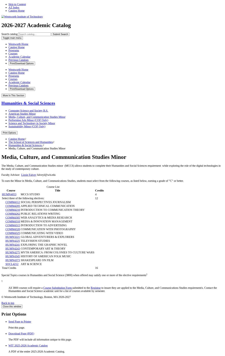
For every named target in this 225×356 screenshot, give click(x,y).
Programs (13, 50)
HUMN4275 (12, 252)
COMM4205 (12, 205)
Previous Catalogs (18, 59)
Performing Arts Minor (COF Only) (28, 120)
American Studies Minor (22, 113)
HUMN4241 (12, 244)
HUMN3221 (12, 236)
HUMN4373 (12, 260)
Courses (12, 53)
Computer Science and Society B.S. (28, 110)
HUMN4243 (12, 248)
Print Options (9, 132)
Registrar (96, 287)
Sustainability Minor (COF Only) (26, 126)
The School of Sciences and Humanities (30, 142)
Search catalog (9, 34)
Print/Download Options (22, 63)
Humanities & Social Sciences (28, 103)
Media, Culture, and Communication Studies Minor (36, 116)
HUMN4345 (12, 256)
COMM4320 (12, 229)
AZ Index (13, 7)
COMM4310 (12, 221)
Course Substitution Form (57, 287)
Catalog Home (16, 10)
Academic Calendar (19, 56)
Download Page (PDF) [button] (21, 333)
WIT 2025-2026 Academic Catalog (28, 345)
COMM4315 (12, 225)
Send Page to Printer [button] (19, 321)
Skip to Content (17, 4)
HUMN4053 (9, 194)
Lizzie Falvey (28, 174)
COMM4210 (12, 209)
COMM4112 (12, 202)
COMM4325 (12, 233)
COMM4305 (12, 217)
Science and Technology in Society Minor (31, 123)
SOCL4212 (11, 264)
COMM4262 (12, 213)
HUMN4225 (12, 240)
